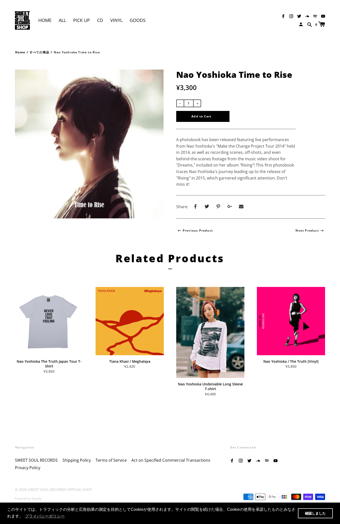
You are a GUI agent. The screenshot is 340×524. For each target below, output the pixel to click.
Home (45, 20)
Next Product (307, 230)
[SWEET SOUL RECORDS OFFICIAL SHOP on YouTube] (323, 15)
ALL (62, 20)
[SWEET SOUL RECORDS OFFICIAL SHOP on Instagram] (291, 15)
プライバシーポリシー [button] (45, 516)
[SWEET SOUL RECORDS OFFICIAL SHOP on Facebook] (283, 15)
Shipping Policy (76, 460)
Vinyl (116, 20)
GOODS (138, 20)
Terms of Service (111, 460)
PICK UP (81, 20)
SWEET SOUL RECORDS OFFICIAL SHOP (60, 489)
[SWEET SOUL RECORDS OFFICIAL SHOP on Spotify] (315, 15)
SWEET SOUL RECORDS (36, 460)
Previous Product (198, 230)
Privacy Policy (27, 467)
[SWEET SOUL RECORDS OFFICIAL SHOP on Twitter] (299, 15)
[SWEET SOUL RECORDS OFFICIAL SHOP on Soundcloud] (307, 15)
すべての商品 (39, 52)
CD (100, 20)
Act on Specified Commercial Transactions (170, 460)
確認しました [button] (315, 513)
